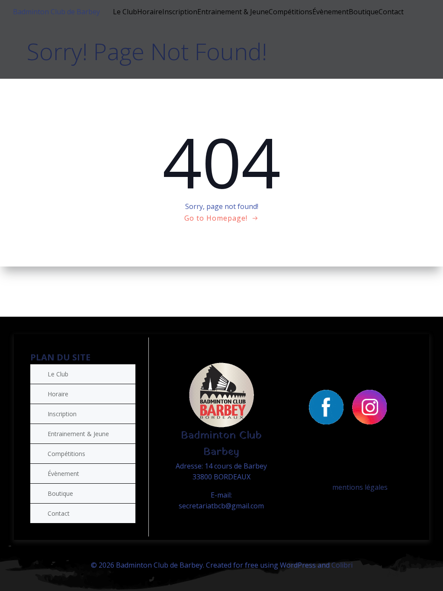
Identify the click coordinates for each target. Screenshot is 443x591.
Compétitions (290, 11)
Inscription (179, 11)
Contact (391, 11)
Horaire (149, 11)
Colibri (342, 565)
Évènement (330, 11)
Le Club (125, 11)
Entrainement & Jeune (233, 11)
